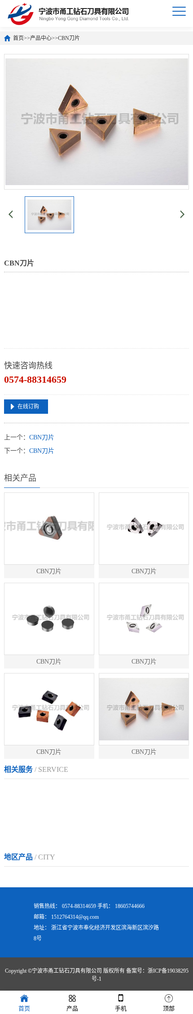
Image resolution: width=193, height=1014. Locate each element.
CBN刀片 (69, 38)
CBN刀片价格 (68, 811)
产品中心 (41, 38)
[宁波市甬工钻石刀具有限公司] (70, 13)
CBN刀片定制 (152, 793)
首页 (18, 38)
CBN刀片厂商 (107, 793)
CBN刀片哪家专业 (132, 829)
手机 (121, 1008)
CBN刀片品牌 (113, 811)
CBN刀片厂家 (62, 793)
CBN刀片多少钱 (26, 829)
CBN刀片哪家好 (78, 829)
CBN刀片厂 (19, 793)
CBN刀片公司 (23, 811)
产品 (72, 1008)
